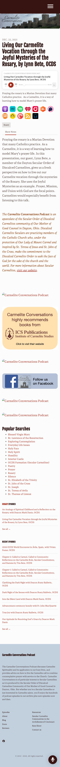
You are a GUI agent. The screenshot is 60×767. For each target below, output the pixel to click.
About (4, 716)
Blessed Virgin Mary (19, 434)
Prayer (11, 469)
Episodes (6, 712)
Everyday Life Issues (19, 445)
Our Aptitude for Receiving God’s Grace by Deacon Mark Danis (28, 620)
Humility (13, 455)
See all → (6, 529)
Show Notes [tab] (10, 132)
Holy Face (13, 448)
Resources (36, 712)
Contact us (36, 730)
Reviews (5, 728)
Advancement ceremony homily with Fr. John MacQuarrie (29, 606)
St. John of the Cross (19, 483)
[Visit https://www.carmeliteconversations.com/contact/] (25, 294)
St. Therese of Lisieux (19, 494)
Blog (4, 720)
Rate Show (37, 726)
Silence (12, 476)
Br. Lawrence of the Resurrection (25, 438)
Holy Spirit (14, 452)
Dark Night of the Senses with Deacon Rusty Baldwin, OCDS (30, 592)
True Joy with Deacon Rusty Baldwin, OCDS (22, 612)
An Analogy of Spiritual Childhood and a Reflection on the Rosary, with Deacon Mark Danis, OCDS (28, 511)
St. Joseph (13, 487)
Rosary (11, 473)
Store (4, 724)
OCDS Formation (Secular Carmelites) (28, 462)
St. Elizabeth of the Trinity (22, 480)
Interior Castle (16, 459)
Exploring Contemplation (21, 441)
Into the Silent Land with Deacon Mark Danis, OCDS (26, 599)
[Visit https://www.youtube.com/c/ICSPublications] (25, 361)
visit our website (27, 270)
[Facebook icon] (3, 741)
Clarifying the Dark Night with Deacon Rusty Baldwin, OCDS (27, 584)
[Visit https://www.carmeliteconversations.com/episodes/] (25, 415)
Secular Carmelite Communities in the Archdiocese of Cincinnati (43, 719)
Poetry (11, 466)
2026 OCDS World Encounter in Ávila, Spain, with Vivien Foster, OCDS (29, 548)
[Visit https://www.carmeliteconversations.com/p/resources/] (25, 400)
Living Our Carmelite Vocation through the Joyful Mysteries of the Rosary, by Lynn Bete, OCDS (29, 520)
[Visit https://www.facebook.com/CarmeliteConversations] (30, 380)
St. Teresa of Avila (18, 490)
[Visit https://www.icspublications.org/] (30, 328)
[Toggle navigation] (50, 6)
